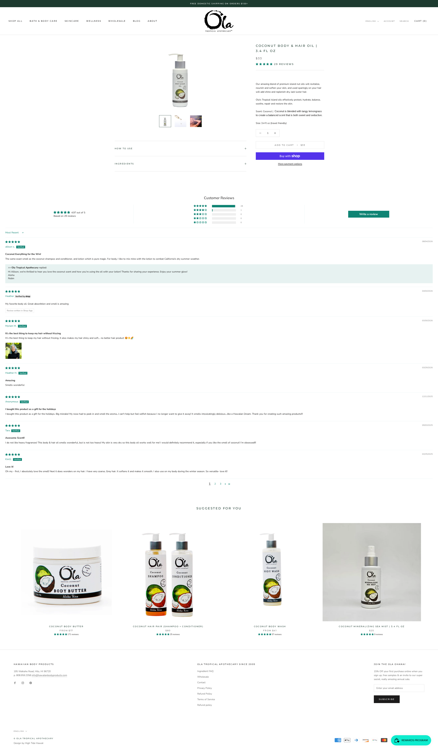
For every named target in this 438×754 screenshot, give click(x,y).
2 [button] (215, 483)
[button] (265, 64)
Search (404, 21)
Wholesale (117, 21)
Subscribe (387, 699)
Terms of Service (206, 699)
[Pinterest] (30, 683)
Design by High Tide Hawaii (28, 743)
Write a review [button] (368, 214)
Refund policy (204, 705)
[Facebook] (15, 683)
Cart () (420, 21)
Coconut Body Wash (270, 626)
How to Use (124, 148)
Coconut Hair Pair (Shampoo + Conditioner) (168, 626)
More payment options (290, 163)
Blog (137, 21)
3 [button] (220, 483)
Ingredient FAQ (205, 671)
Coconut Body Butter (66, 626)
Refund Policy (204, 693)
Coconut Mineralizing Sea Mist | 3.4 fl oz (371, 626)
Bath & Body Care (43, 21)
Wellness (93, 21)
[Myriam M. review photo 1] (13, 351)
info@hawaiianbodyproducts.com (49, 675)
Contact (201, 682)
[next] (427, 575)
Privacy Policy (204, 688)
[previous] (11, 575)
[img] (12, 242)
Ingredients (124, 163)
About (152, 21)
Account (389, 21)
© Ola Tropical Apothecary (33, 738)
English (371, 21)
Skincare (72, 21)
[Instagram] (23, 683)
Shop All (15, 21)
